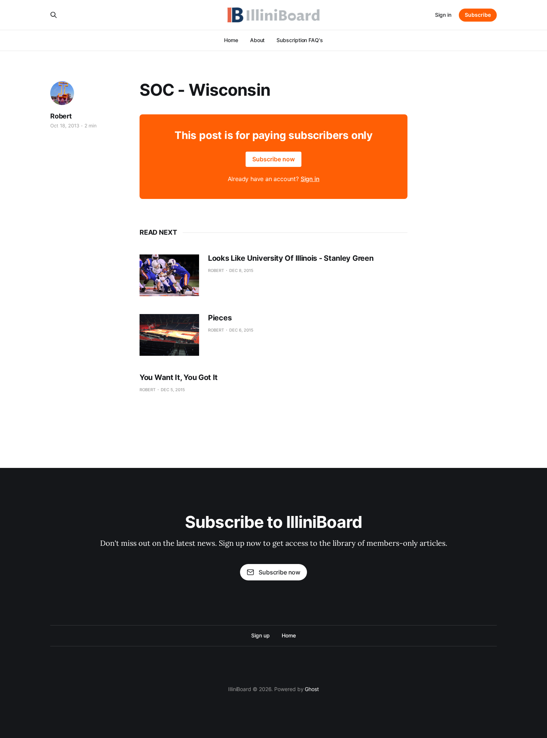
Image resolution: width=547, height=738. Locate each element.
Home (231, 40)
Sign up (260, 635)
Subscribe (478, 15)
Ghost (312, 689)
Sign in (443, 15)
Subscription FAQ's (299, 40)
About (257, 40)
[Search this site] (53, 14)
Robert (61, 116)
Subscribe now (273, 159)
